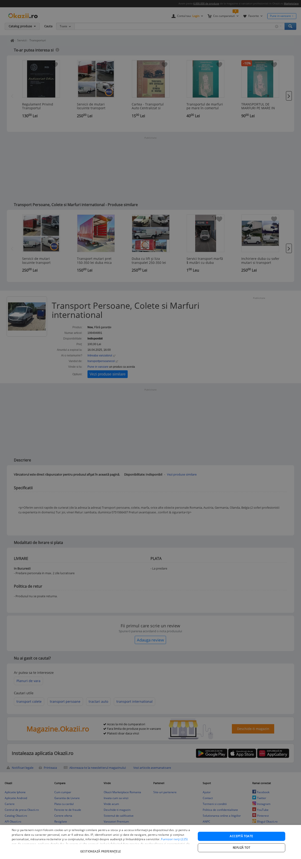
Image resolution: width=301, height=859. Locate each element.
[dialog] (150, 842)
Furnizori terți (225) (174, 839)
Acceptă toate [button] (241, 836)
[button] (101, 849)
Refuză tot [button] (241, 848)
